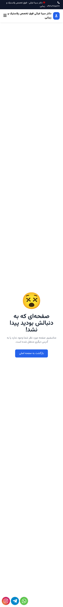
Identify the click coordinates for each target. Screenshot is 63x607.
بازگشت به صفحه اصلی (31, 353)
